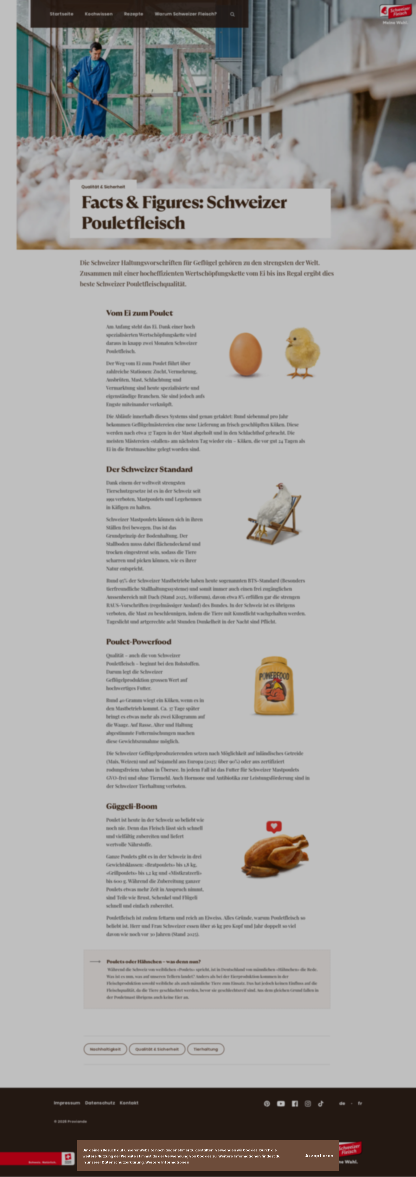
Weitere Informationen (167, 1162)
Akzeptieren (319, 1156)
